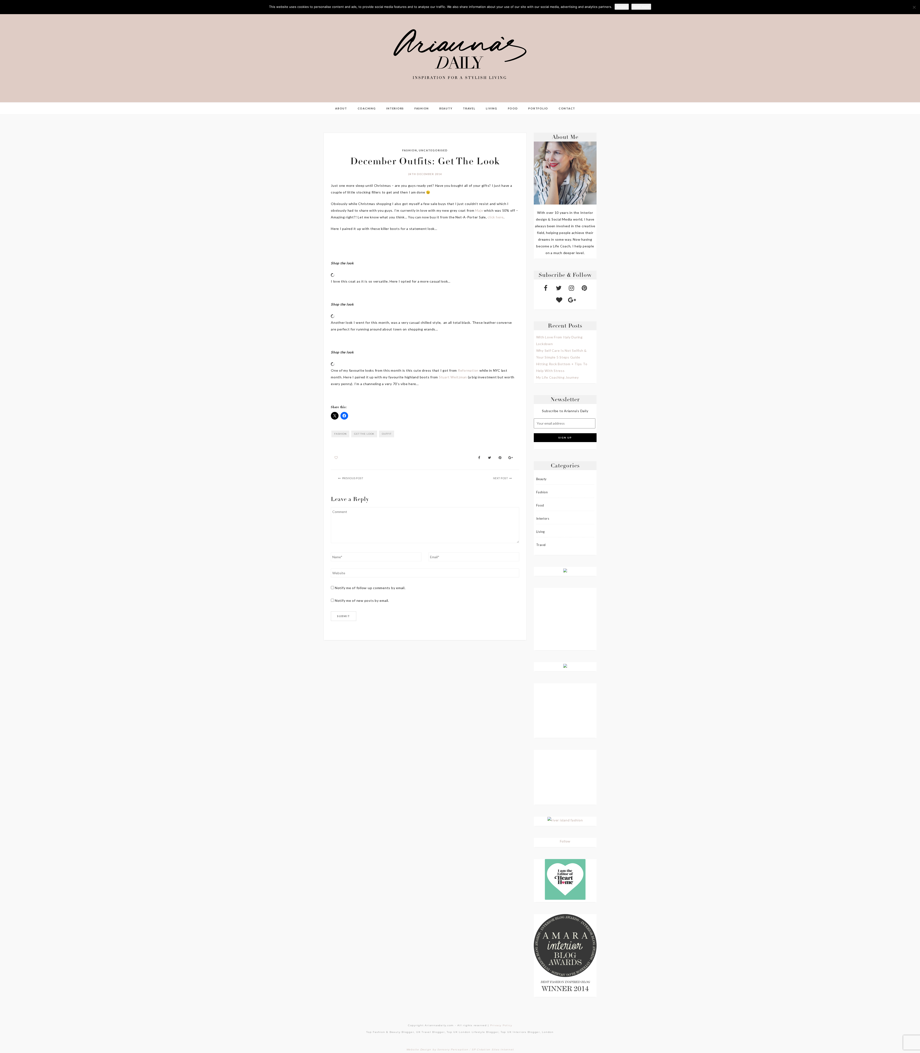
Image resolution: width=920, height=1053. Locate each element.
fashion (340, 433)
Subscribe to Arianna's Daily (565, 411)
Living (491, 108)
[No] (914, 7)
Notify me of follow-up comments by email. (370, 588)
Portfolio (538, 108)
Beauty (446, 108)
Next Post (500, 478)
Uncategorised (433, 150)
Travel (469, 108)
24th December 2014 (425, 174)
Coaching (367, 108)
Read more (641, 7)
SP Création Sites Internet (493, 1049)
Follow (565, 841)
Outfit (386, 433)
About (341, 108)
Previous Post (352, 478)
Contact (567, 108)
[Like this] (336, 457)
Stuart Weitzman (453, 377)
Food (513, 108)
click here (496, 217)
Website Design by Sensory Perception (437, 1049)
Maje (479, 210)
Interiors (395, 108)
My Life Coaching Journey (557, 377)
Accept (621, 7)
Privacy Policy (501, 1025)
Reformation (468, 370)
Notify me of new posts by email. (362, 600)
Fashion (421, 108)
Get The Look (364, 433)
